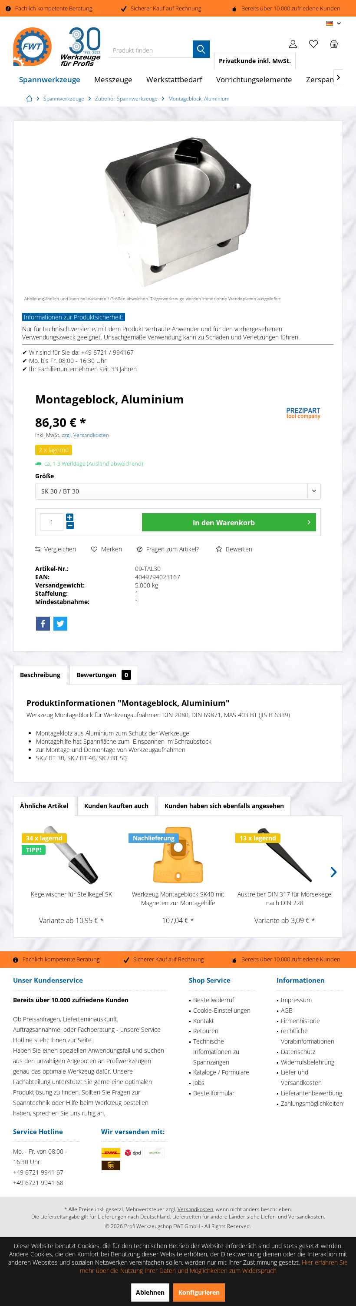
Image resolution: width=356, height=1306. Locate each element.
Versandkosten (195, 1209)
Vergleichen (59, 549)
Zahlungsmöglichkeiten (312, 1103)
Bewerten (238, 549)
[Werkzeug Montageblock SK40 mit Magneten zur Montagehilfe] (178, 855)
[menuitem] (334, 43)
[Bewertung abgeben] (159, 410)
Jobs (198, 1082)
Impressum (296, 1000)
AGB (287, 1010)
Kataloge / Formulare (221, 1072)
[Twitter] (60, 624)
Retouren (205, 1031)
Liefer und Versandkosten (301, 1077)
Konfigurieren (199, 1292)
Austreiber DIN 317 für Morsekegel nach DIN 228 (285, 898)
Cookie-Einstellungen (222, 1010)
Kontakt (203, 1021)
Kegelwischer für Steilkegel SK (71, 894)
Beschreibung (40, 675)
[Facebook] (43, 624)
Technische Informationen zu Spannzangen (216, 1051)
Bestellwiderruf (213, 1000)
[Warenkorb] (334, 43)
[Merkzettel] (313, 43)
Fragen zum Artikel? (172, 549)
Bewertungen (102, 675)
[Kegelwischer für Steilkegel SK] (71, 855)
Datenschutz (298, 1051)
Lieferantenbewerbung (311, 1093)
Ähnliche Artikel (44, 806)
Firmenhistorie (300, 1021)
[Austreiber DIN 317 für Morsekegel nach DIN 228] (285, 855)
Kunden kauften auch (116, 806)
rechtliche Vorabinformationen (307, 1036)
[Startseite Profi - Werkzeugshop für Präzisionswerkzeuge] (30, 98)
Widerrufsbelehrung (307, 1062)
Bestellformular (213, 1093)
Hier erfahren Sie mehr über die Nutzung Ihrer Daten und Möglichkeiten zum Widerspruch (214, 1266)
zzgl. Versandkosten (85, 435)
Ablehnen (150, 1292)
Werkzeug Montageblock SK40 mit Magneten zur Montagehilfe (178, 898)
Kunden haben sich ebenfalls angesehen (224, 806)
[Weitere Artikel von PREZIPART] (303, 413)
